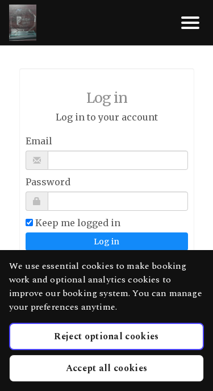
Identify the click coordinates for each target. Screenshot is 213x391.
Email (39, 141)
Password (48, 182)
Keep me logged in (77, 222)
